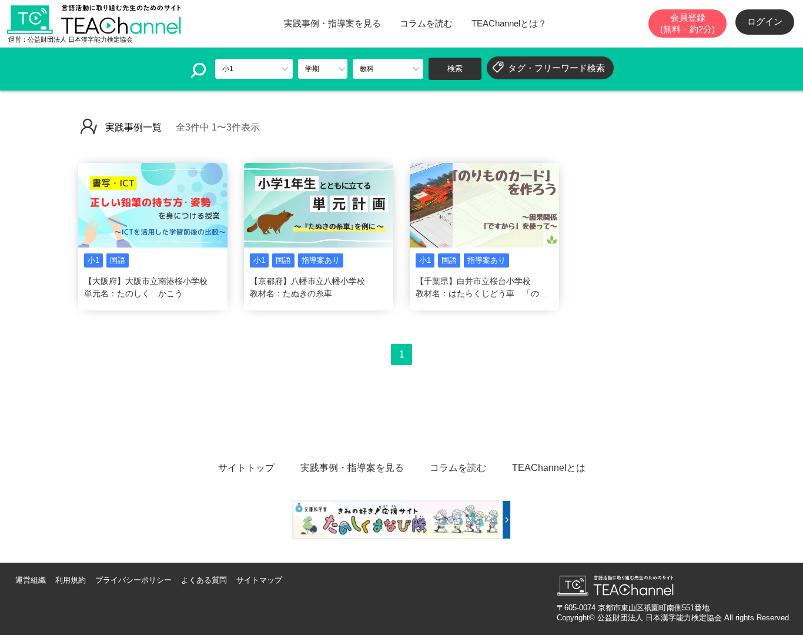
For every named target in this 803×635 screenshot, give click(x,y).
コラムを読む (426, 23)
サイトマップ (259, 580)
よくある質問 (204, 580)
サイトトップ (246, 468)
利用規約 (70, 580)
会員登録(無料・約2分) (687, 23)
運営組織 (30, 580)
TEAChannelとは (548, 468)
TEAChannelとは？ (509, 23)
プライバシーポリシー (133, 580)
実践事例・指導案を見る (332, 23)
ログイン (764, 21)
